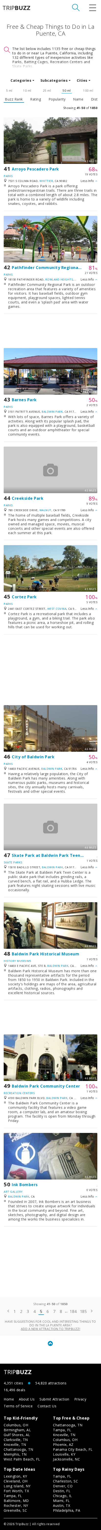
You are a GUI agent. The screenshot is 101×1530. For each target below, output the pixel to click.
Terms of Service (18, 1406)
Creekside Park (27, 498)
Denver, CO (63, 1486)
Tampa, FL (62, 1430)
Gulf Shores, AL (17, 1434)
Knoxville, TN (15, 1444)
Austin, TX (61, 1505)
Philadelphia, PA (66, 1510)
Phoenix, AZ (63, 1444)
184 (73, 1311)
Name (78, 99)
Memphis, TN (15, 1454)
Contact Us (47, 1406)
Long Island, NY (17, 1486)
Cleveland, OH (16, 1481)
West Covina (57, 608)
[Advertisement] (50, 331)
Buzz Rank (14, 99)
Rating (35, 99)
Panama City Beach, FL (73, 1449)
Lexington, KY (15, 1476)
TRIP (16, 8)
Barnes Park (24, 399)
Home (9, 1399)
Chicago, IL (62, 1495)
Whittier (46, 181)
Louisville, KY (64, 1454)
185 (83, 1311)
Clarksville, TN (16, 1439)
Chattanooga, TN (18, 1449)
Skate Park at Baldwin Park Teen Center (54, 855)
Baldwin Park (52, 411)
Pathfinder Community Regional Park (51, 267)
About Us (27, 1399)
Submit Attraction (54, 1399)
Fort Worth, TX (16, 1491)
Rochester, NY (16, 1505)
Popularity (57, 99)
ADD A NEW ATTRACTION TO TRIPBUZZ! (50, 1329)
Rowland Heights (59, 279)
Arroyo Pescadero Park (35, 169)
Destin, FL (61, 1491)
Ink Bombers (25, 1184)
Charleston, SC (65, 1481)
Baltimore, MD (16, 1500)
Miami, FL (61, 1500)
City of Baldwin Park (33, 757)
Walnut (45, 510)
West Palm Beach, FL (22, 1459)
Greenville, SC (15, 1510)
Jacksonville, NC (66, 1459)
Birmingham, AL (17, 1430)
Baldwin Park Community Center (46, 1086)
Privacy (80, 1399)
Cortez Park (24, 597)
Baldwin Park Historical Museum (45, 954)
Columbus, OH (16, 1425)
